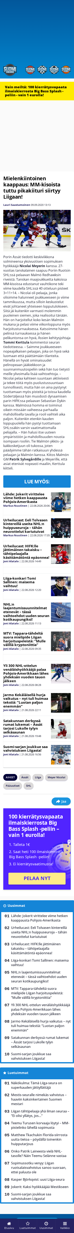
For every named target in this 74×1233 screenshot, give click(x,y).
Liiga (38, 777)
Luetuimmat (18, 1073)
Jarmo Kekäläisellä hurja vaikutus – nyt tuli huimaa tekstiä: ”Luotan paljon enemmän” (25, 700)
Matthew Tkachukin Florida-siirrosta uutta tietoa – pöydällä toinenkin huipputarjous (39, 1139)
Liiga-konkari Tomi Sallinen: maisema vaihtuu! (19, 582)
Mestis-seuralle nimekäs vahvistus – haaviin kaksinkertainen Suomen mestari (39, 1099)
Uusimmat (16, 905)
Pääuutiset (13, 785)
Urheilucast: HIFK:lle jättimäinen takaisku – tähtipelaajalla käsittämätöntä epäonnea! (26, 552)
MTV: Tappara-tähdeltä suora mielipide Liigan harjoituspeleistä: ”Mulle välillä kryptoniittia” (24, 639)
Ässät (24, 777)
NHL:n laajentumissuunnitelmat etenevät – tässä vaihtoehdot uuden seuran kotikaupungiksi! (26, 612)
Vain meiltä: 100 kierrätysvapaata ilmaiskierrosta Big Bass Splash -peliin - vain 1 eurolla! (36, 91)
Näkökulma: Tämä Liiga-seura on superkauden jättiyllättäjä (36, 1085)
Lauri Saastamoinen (16, 205)
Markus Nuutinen (15, 505)
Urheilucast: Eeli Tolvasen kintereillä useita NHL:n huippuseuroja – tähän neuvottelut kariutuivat (25, 526)
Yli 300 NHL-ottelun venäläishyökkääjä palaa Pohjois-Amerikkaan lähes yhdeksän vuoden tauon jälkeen (26, 673)
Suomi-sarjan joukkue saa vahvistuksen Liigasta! (25, 748)
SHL (28, 785)
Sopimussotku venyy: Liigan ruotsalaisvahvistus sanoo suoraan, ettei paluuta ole (38, 1167)
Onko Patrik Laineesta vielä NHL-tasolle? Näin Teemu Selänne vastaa (38, 1153)
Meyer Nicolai (56, 777)
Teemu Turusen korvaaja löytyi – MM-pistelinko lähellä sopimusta (40, 1125)
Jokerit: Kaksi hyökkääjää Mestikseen (39, 1187)
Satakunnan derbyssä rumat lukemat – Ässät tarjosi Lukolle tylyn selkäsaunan (22, 726)
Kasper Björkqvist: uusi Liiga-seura (38, 1179)
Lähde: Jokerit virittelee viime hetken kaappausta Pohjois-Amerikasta (25, 498)
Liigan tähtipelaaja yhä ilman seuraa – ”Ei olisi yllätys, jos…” (40, 1113)
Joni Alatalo (11, 561)
